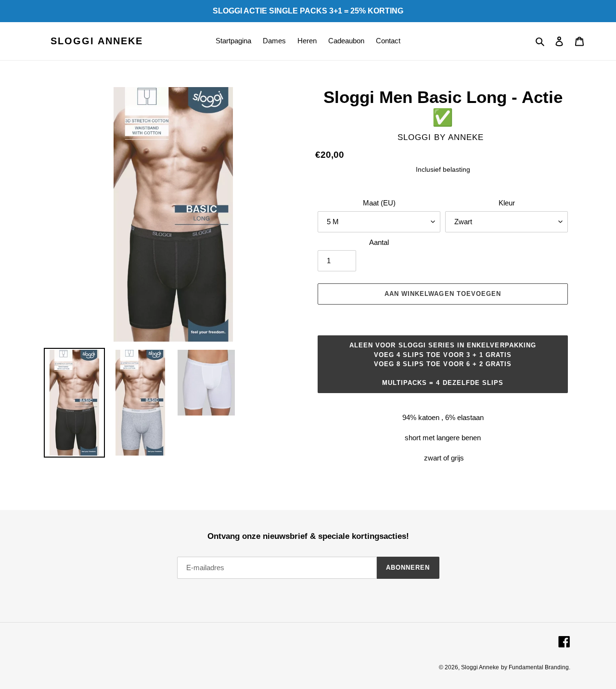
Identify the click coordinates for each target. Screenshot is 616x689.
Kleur (507, 203)
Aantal (379, 242)
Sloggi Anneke (97, 41)
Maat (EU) (379, 203)
